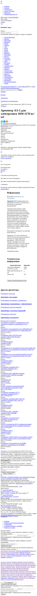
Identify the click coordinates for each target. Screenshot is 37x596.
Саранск (3, 575)
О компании (8, 9)
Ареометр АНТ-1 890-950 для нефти (12, 375)
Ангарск (3, 562)
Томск (29, 555)
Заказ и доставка (9, 11)
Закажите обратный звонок (8, 583)
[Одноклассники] (7, 121)
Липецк (6, 45)
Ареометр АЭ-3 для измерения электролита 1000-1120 (17, 349)
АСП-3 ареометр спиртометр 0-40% (12, 387)
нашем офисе (5, 189)
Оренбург (22, 554)
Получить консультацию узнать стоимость (8, 473)
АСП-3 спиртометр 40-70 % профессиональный (15, 426)
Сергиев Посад (19, 575)
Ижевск (25, 565)
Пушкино (23, 573)
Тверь (6, 50)
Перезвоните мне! (6, 546)
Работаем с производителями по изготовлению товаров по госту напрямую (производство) (18, 477)
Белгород (7, 58)
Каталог (6, 8)
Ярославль (7, 40)
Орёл (5, 61)
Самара (8, 555)
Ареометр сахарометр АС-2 (9, 368)
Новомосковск (5, 571)
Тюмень (3, 557)
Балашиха (15, 562)
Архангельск (8, 70)
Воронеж (7, 42)
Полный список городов (8, 549)
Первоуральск (5, 573)
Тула (5, 47)
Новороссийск (14, 571)
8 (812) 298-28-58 (6, 158)
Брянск (6, 51)
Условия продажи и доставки (13, 526)
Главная (6, 6)
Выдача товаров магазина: (9, 505)
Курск (6, 48)
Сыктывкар (7, 78)
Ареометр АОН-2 (6, 343)
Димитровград (10, 565)
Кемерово (8, 567)
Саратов (24, 555)
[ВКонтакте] (4, 121)
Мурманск (7, 80)
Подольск (13, 573)
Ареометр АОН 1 (6, 407)
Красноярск (15, 552)
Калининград (32, 565)
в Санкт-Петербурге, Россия (9, 516)
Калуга (6, 56)
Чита (27, 578)
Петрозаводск (8, 77)
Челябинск (9, 557)
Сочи (8, 576)
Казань (3, 552)
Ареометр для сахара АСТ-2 (9, 419)
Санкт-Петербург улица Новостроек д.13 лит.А (10, 495)
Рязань (6, 43)
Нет (4, 22)
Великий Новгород (10, 82)
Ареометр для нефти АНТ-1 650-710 (12, 400)
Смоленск (7, 59)
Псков (6, 83)
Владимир (7, 55)
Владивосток (5, 551)
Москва (6, 39)
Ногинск (22, 571)
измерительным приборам (24, 483)
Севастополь (10, 575)
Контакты (7, 13)
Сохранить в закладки (9, 123)
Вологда (6, 74)
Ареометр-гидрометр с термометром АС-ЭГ (14, 324)
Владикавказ (17, 563)
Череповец (7, 75)
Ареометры (4, 98)
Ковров (6, 69)
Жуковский (18, 565)
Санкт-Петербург (13, 17)
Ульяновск (4, 578)
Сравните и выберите (7, 513)
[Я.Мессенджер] (2, 121)
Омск (17, 554)
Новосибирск (11, 554)
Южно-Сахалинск (6, 579)
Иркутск (33, 551)
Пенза (34, 571)
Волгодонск (31, 563)
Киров (18, 567)
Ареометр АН (5, 381)
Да (1, 22)
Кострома (7, 63)
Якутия (14, 579)
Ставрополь (14, 576)
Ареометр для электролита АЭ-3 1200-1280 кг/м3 (16, 330)
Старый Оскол (8, 66)
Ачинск (8, 562)
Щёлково (32, 578)
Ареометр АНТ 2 (6, 432)
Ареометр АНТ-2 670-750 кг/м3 (10, 337)
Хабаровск (10, 578)
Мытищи (26, 568)
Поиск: (3, 31)
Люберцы (4, 568)
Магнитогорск (11, 568)
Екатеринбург (26, 551)
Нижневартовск (24, 570)
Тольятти (30, 576)
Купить (3, 327)
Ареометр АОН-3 (6, 362)
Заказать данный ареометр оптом (17, 280)
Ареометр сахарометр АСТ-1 (9, 394)
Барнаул (20, 562)
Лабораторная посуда (10, 14)
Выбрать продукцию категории (14, 523)
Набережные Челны (7, 570)
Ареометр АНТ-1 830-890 (8, 413)
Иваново (7, 53)
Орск (30, 571)
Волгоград (12, 551)
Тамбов (6, 64)
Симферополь (28, 575)
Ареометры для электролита (9, 101)
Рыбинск (7, 67)
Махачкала (19, 568)
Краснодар (8, 552)
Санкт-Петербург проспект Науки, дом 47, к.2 (9, 490)
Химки (16, 578)
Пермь (28, 554)
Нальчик (15, 570)
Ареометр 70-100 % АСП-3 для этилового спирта (16, 438)
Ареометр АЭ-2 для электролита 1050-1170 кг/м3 (16, 356)
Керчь (14, 567)
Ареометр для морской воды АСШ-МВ (13, 445)
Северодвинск (8, 72)
